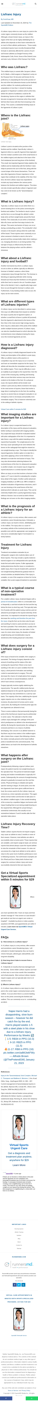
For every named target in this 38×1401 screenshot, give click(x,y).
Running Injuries (19, 1229)
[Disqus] (19, 1194)
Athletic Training (19, 1232)
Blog (19, 1238)
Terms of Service (13, 1390)
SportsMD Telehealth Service (19, 1335)
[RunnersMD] (19, 4)
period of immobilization (9, 602)
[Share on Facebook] (6, 1398)
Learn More (19, 1165)
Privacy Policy (26, 1390)
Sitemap (19, 1248)
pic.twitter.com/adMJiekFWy (19, 1052)
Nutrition (19, 1235)
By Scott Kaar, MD (7, 19)
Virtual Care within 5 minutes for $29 (13, 409)
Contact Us (19, 1245)
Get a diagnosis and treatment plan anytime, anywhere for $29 (19, 1157)
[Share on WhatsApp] (32, 1398)
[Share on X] (19, 1398)
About (19, 1242)
